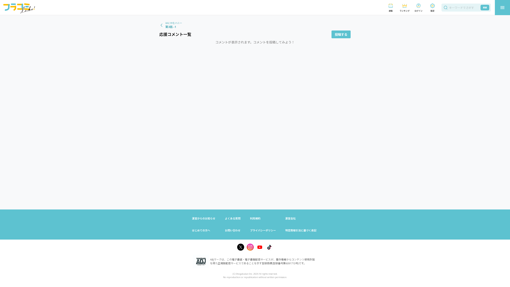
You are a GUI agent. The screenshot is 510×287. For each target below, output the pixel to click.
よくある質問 (232, 218)
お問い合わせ (232, 230)
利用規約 (255, 218)
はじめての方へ (201, 230)
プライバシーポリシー (263, 230)
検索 (485, 7)
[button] (391, 7)
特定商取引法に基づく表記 (300, 230)
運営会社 (290, 218)
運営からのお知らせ (203, 218)
